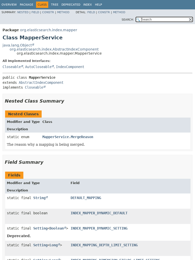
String (39, 198)
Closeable (12, 67)
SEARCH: (128, 19)
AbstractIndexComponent (41, 82)
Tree (54, 4)
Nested (22, 12)
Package (26, 4)
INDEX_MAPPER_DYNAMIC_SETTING (99, 228)
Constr (48, 12)
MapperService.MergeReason (67, 137)
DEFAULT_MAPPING (86, 198)
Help (98, 4)
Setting (40, 228)
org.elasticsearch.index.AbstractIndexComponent (54, 49)
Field (35, 12)
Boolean (57, 228)
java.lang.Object (17, 45)
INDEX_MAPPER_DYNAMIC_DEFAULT (99, 213)
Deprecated (70, 4)
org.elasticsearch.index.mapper (48, 30)
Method (63, 12)
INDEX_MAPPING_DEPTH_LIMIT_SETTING (104, 245)
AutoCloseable (38, 67)
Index (87, 4)
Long (54, 245)
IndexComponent (70, 67)
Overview (9, 4)
